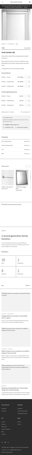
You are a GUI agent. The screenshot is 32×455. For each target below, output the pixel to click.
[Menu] (2, 2)
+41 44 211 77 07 (9, 127)
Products (4, 44)
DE (2, 442)
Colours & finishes (6, 429)
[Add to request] (29, 77)
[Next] (29, 166)
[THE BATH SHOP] (16, 2)
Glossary (4, 434)
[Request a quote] (29, 2)
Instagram (4, 408)
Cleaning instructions (22, 413)
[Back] (26, 166)
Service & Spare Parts (23, 411)
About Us (4, 424)
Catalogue (20, 408)
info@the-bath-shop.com (12, 124)
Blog (3, 431)
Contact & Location (22, 127)
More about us (5, 251)
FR (8, 442)
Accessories (11, 44)
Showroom (4, 426)
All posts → (28, 285)
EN (5, 442)
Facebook (4, 411)
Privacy (19, 424)
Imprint (19, 422)
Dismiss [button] (25, 7)
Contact (3, 422)
